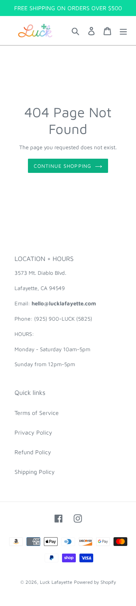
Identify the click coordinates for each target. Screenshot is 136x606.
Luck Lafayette (56, 582)
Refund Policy (33, 452)
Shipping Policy (35, 471)
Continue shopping (62, 166)
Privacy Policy (33, 432)
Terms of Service (37, 412)
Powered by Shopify (95, 582)
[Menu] (123, 30)
